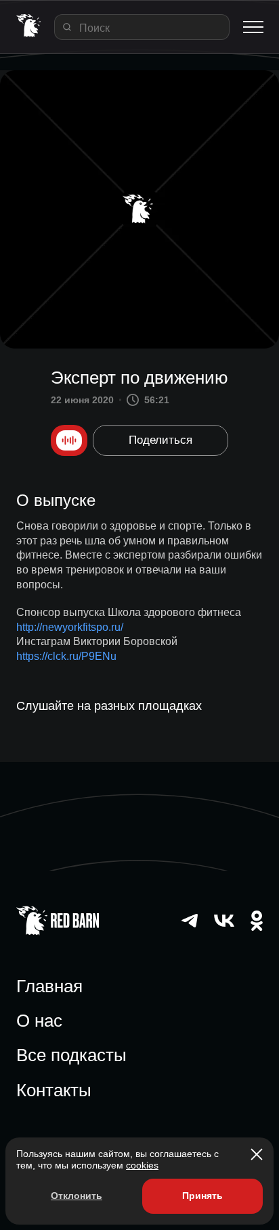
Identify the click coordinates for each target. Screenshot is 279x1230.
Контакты (53, 1090)
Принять (202, 1195)
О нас (39, 1020)
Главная (49, 986)
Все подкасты (71, 1055)
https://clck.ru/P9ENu (66, 656)
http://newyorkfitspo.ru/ (69, 627)
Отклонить (76, 1195)
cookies (142, 1165)
